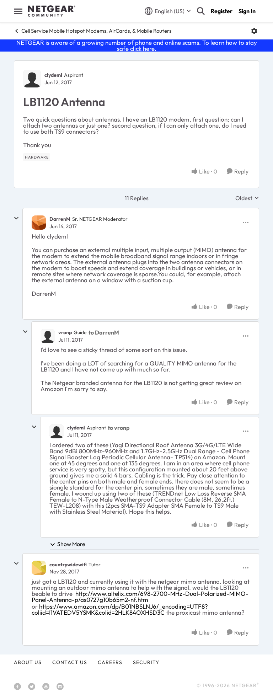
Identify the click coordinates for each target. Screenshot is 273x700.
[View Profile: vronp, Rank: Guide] (48, 336)
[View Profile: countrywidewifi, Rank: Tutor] (39, 568)
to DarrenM (104, 332)
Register (221, 11)
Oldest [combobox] (247, 198)
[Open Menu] (254, 31)
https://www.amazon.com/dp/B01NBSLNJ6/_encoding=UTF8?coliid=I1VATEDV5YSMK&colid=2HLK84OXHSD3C (120, 609)
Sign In (247, 11)
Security (146, 662)
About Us (28, 662)
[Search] (201, 11)
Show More (71, 543)
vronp (65, 332)
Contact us (69, 662)
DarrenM (59, 219)
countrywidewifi (68, 564)
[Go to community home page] (51, 11)
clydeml (53, 75)
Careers (110, 662)
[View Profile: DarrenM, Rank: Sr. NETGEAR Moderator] (39, 222)
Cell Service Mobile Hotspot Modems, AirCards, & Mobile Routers (96, 30)
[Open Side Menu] (18, 11)
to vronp (119, 428)
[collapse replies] (16, 218)
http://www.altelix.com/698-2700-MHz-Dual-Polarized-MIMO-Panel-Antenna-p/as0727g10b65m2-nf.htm (140, 596)
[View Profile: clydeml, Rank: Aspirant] (32, 78)
